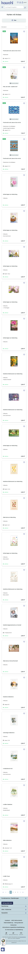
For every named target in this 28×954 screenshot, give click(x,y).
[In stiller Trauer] (14, 863)
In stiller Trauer (6, 876)
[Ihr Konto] (20, 2)
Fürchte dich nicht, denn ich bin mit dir (12, 50)
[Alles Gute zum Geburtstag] (14, 504)
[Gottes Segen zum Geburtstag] (14, 181)
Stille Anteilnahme (7, 840)
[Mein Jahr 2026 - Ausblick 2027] (14, 74)
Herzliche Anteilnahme (8, 696)
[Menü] (2, 7)
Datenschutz (13, 925)
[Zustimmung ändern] (3, 949)
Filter (15, 20)
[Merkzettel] (18, 2)
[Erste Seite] (3, 892)
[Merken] (24, 31)
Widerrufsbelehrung (8, 922)
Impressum (7, 920)
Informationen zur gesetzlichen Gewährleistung (13, 927)
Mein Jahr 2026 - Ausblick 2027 (10, 86)
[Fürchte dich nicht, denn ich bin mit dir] (14, 38)
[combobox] (14, 7)
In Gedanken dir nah (7, 768)
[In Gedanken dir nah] (14, 756)
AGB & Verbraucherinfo (16, 920)
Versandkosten (23, 937)
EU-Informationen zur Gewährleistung (14, 929)
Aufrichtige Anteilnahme (8, 732)
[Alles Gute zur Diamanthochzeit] (14, 648)
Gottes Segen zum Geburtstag (10, 194)
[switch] (3, 945)
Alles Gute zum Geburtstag (9, 517)
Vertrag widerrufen (7, 903)
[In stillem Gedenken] (14, 791)
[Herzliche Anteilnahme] (14, 684)
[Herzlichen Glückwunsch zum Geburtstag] (14, 361)
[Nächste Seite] (20, 892)
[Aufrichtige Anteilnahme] (14, 720)
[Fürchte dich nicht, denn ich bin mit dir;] (14, 110)
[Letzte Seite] (23, 892)
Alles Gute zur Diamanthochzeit (10, 660)
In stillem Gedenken (7, 804)
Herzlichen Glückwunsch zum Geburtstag (12, 373)
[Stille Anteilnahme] (14, 827)
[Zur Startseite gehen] (7, 2)
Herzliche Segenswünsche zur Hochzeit (12, 625)
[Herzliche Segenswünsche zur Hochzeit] (14, 612)
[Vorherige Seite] (5, 892)
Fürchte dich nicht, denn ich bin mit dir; (12, 122)
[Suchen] (25, 7)
